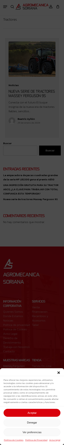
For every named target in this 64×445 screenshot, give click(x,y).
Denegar (32, 422)
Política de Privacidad (36, 440)
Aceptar (32, 412)
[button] (58, 372)
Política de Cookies (13, 440)
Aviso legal (54, 440)
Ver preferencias (32, 432)
